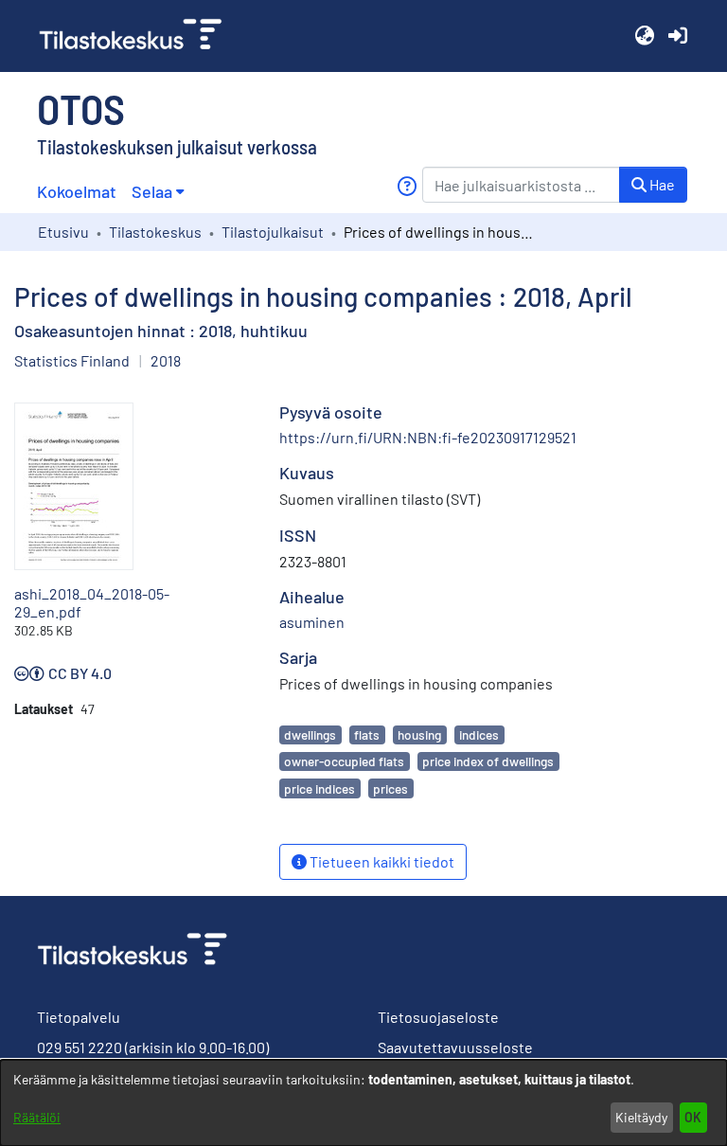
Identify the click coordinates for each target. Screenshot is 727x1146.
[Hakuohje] (406, 186)
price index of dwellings (488, 761)
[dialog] (363, 1103)
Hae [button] (661, 184)
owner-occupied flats (344, 761)
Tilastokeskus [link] (155, 232)
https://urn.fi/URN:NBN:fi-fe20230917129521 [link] (427, 437)
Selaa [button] (152, 191)
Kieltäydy (641, 1117)
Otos (81, 108)
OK (692, 1117)
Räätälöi (37, 1117)
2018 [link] (166, 360)
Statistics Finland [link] (72, 360)
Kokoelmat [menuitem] (76, 191)
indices (479, 734)
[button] (644, 36)
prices (390, 788)
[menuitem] (158, 191)
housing (419, 734)
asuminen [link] (312, 622)
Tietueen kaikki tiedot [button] (380, 861)
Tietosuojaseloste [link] (438, 1017)
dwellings (310, 734)
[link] (138, 36)
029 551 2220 (79, 1047)
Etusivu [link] (63, 232)
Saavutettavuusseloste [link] (455, 1047)
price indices (319, 788)
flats (367, 734)
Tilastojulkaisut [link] (273, 232)
